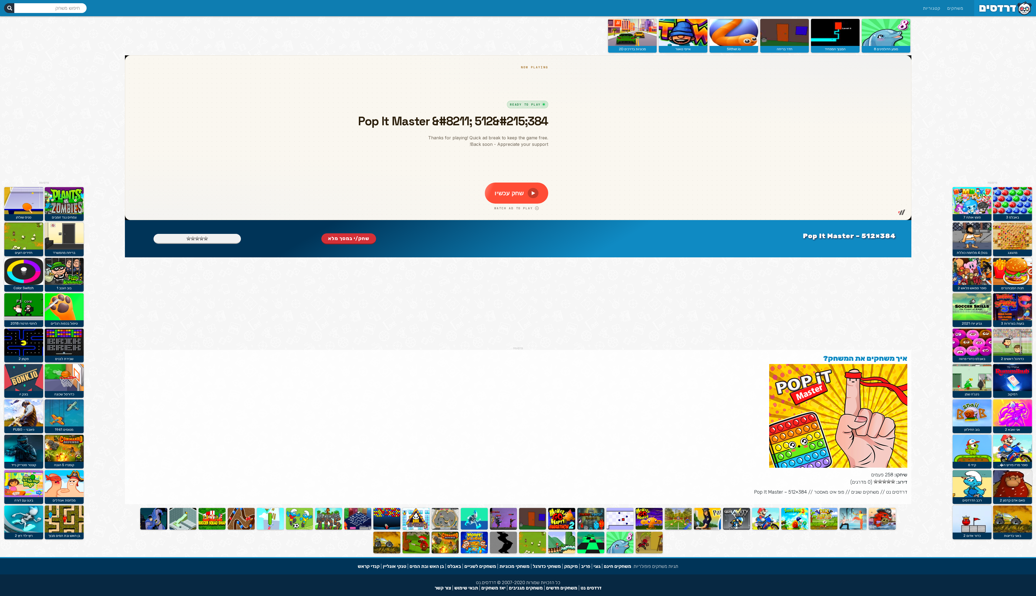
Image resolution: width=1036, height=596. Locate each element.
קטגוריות (931, 8)
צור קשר (443, 588)
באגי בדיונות (1012, 536)
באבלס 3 (1012, 217)
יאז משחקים (493, 588)
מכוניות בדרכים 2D (632, 49)
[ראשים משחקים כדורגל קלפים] (212, 528)
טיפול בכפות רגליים (64, 323)
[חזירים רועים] (532, 552)
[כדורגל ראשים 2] (1012, 354)
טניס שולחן (23, 217)
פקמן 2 (24, 359)
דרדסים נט (896, 492)
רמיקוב (1012, 394)
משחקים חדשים (561, 588)
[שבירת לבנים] (64, 354)
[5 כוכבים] (188, 238)
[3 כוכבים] (197, 238)
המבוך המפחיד (835, 49)
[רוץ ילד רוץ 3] (474, 528)
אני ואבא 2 (1012, 429)
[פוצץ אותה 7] (972, 213)
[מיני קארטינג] (445, 528)
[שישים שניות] (503, 552)
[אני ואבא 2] (1012, 425)
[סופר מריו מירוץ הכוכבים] (1012, 461)
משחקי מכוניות (514, 566)
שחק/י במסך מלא (348, 238)
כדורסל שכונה (64, 394)
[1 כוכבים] (206, 238)
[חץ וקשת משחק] (678, 528)
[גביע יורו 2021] (972, 319)
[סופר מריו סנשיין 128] (561, 552)
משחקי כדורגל (547, 566)
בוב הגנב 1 (64, 288)
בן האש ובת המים (427, 566)
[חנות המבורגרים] (1012, 284)
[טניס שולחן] (23, 213)
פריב (585, 566)
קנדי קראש (369, 566)
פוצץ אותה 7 (972, 217)
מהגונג (1012, 253)
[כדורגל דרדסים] (299, 528)
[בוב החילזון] (972, 425)
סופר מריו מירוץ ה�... (1012, 465)
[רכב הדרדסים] (972, 496)
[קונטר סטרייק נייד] (23, 461)
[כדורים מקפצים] (386, 528)
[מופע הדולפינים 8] (886, 45)
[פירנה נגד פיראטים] (882, 528)
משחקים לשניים (480, 566)
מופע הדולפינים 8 (886, 49)
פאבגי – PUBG (23, 429)
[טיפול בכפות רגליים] (64, 319)
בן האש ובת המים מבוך (64, 536)
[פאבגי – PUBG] (23, 425)
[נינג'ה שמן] (972, 390)
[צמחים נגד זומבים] (64, 213)
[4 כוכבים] (193, 238)
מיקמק (571, 566)
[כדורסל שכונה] (64, 390)
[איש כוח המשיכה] (736, 528)
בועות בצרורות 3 (1012, 323)
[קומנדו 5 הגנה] (445, 552)
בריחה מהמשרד (64, 253)
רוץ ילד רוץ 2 (24, 536)
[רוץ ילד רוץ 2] (23, 531)
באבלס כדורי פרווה (972, 359)
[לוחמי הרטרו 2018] (23, 319)
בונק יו (23, 394)
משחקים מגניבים (526, 588)
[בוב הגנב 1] (64, 284)
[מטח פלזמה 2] (503, 528)
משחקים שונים (865, 492)
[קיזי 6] (972, 461)
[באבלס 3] (1012, 213)
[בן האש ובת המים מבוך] (64, 531)
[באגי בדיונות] (1012, 531)
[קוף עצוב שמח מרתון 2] (561, 528)
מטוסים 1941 (64, 429)
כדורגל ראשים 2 (1012, 359)
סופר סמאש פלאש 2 (972, 288)
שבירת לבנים (64, 359)
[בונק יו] (23, 390)
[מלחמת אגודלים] (64, 496)
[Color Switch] (23, 284)
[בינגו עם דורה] (23, 496)
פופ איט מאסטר (829, 492)
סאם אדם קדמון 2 (1012, 500)
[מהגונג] (1012, 248)
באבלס (454, 566)
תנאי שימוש (466, 588)
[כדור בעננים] (590, 552)
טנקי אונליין (394, 566)
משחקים (955, 8)
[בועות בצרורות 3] (1012, 319)
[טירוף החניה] (707, 528)
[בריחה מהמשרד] (64, 248)
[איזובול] (182, 528)
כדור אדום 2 (972, 536)
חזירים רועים (23, 253)
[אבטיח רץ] (270, 528)
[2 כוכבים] (201, 238)
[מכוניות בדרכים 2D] (632, 45)
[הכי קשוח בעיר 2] (649, 552)
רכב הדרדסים (972, 500)
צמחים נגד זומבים (64, 217)
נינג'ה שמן (972, 394)
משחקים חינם (617, 566)
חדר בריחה (784, 49)
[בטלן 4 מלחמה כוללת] (972, 248)
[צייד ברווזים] (823, 528)
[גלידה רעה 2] (416, 528)
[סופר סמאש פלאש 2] (972, 284)
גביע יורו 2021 (972, 323)
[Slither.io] (734, 45)
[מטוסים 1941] (64, 425)
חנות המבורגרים (1012, 288)
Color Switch (23, 288)
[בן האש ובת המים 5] (590, 528)
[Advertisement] (992, 100)
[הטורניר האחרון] (853, 528)
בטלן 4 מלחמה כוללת (972, 253)
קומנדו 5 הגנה (64, 465)
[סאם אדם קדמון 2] (1012, 496)
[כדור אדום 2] (972, 531)
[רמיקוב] (1012, 390)
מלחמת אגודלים (64, 500)
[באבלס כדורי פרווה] (972, 354)
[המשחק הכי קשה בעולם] (619, 528)
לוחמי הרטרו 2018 (24, 323)
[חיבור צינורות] (357, 528)
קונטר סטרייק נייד (23, 465)
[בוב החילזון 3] (794, 528)
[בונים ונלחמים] (416, 552)
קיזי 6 (972, 465)
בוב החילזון (972, 429)
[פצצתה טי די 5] (328, 528)
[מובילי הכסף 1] (474, 552)
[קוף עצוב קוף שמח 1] (649, 528)
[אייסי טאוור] (683, 45)
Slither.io (734, 49)
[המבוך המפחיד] (835, 45)
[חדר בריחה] (784, 45)
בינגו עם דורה (23, 500)
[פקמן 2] (23, 354)
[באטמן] (153, 528)
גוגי (597, 566)
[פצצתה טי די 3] (241, 528)
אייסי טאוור (683, 49)
